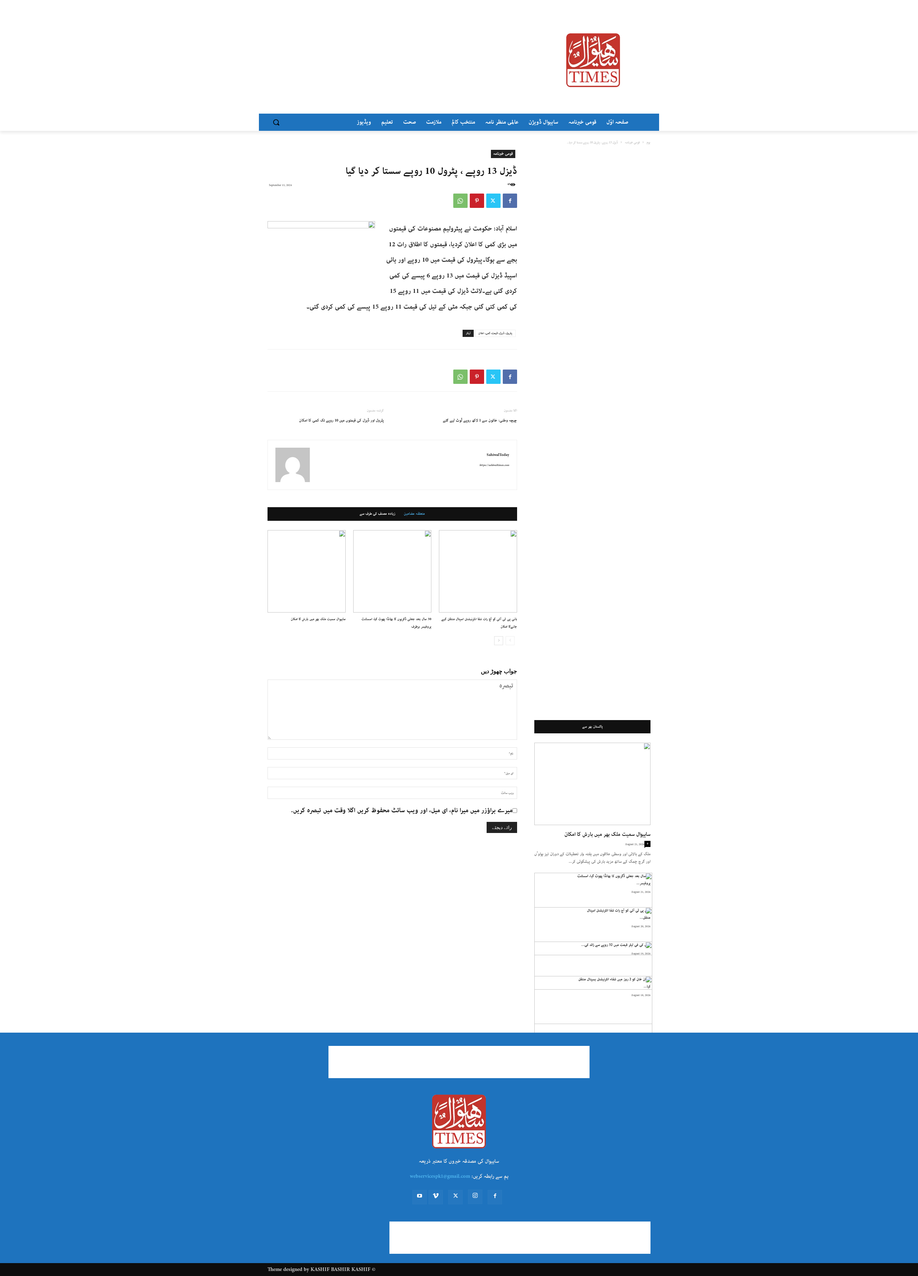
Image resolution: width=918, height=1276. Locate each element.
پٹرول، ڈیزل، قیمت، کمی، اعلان (495, 333)
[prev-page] (510, 640)
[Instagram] (475, 1197)
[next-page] (498, 640)
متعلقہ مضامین (414, 513)
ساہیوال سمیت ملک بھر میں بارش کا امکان (318, 619)
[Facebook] (510, 201)
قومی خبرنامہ (632, 142)
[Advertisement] (402, 60)
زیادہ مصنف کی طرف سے (377, 513)
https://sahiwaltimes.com (494, 465)
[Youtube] (419, 1197)
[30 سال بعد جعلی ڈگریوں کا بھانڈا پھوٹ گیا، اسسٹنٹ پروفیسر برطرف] (392, 571)
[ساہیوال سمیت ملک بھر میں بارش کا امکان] (307, 571)
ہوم (648, 142)
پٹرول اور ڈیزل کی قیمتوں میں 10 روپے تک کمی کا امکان (341, 420)
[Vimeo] (436, 1197)
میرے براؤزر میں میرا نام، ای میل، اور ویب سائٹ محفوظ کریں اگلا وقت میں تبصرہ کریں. (401, 810)
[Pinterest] (477, 201)
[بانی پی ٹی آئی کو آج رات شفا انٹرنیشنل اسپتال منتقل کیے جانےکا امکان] (478, 571)
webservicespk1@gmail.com (440, 1176)
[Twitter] (493, 201)
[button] (276, 122)
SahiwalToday (498, 455)
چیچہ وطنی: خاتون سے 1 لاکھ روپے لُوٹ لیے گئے (480, 420)
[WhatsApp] (460, 201)
